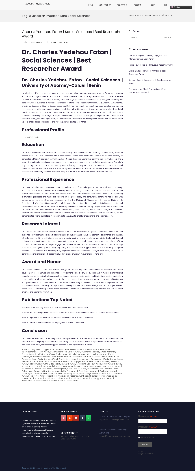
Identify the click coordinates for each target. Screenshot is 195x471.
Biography (35, 349)
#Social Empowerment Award (43, 356)
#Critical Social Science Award (97, 349)
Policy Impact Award (30, 371)
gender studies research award (35, 366)
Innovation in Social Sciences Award (37, 368)
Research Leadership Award (66, 373)
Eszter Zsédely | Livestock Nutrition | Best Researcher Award (147, 72)
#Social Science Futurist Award (100, 356)
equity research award (111, 364)
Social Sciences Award (80, 378)
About (152, 5)
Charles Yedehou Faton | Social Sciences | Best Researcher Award (72, 34)
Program (138, 5)
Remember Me (147, 437)
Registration (122, 5)
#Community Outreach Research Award (67, 349)
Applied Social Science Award (109, 359)
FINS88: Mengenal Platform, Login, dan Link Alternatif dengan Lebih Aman (147, 57)
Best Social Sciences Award (57, 361)
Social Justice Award (37, 376)
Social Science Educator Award (98, 376)
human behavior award (84, 366)
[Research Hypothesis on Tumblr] (82, 418)
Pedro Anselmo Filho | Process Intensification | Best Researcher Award (149, 91)
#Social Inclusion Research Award (71, 356)
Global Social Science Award (61, 366)
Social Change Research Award (92, 373)
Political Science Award (50, 371)
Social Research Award (74, 376)
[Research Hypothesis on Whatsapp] (88, 418)
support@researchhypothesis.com (114, 419)
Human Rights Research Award (108, 366)
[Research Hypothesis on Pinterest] (63, 418)
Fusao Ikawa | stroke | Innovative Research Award (151, 65)
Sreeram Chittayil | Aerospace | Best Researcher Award (150, 81)
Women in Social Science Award (64, 380)
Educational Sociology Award (88, 364)
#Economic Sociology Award (93, 351)
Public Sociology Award (89, 371)
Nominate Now (105, 5)
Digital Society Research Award (62, 364)
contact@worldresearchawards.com (114, 436)
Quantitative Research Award (40, 373)
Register (141, 451)
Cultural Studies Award (38, 364)
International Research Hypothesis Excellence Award (75, 437)
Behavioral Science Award (33, 361)
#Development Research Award (35, 351)
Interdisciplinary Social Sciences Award (70, 368)
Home (90, 5)
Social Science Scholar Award (57, 378)
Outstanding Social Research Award (102, 368)
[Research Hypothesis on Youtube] (76, 418)
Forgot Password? (146, 453)
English (176, 7)
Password (147, 426)
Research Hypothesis (37, 3)
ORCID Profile (33, 137)
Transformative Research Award (36, 380)
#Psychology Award (77, 354)
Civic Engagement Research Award (84, 361)
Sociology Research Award (102, 378)
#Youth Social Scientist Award (65, 359)
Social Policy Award (55, 376)
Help (165, 5)
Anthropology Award (87, 359)
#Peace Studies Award (58, 354)
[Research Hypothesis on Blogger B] (70, 418)
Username (147, 416)
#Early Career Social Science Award (65, 351)
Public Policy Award (69, 371)
